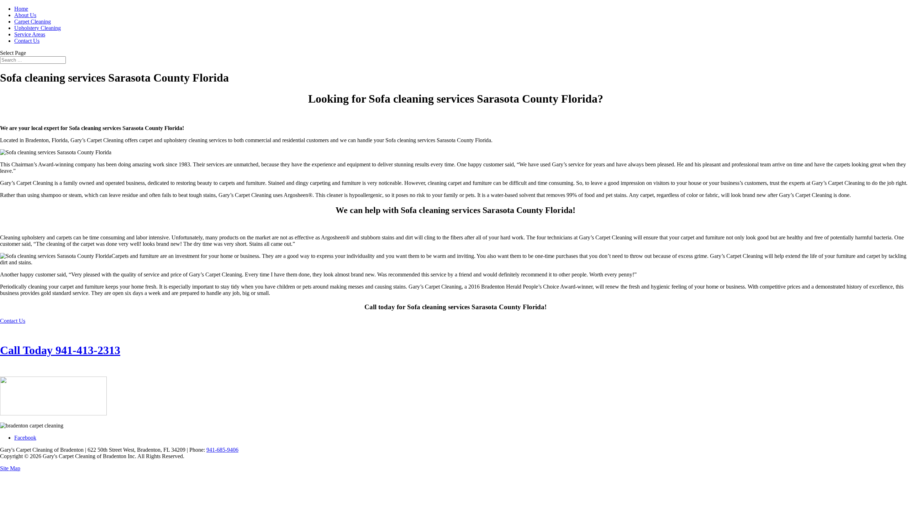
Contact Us (27, 41)
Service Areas (29, 34)
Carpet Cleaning (32, 22)
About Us (25, 15)
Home (21, 9)
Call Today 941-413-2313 (60, 350)
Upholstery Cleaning (37, 28)
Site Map (10, 468)
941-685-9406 (222, 450)
